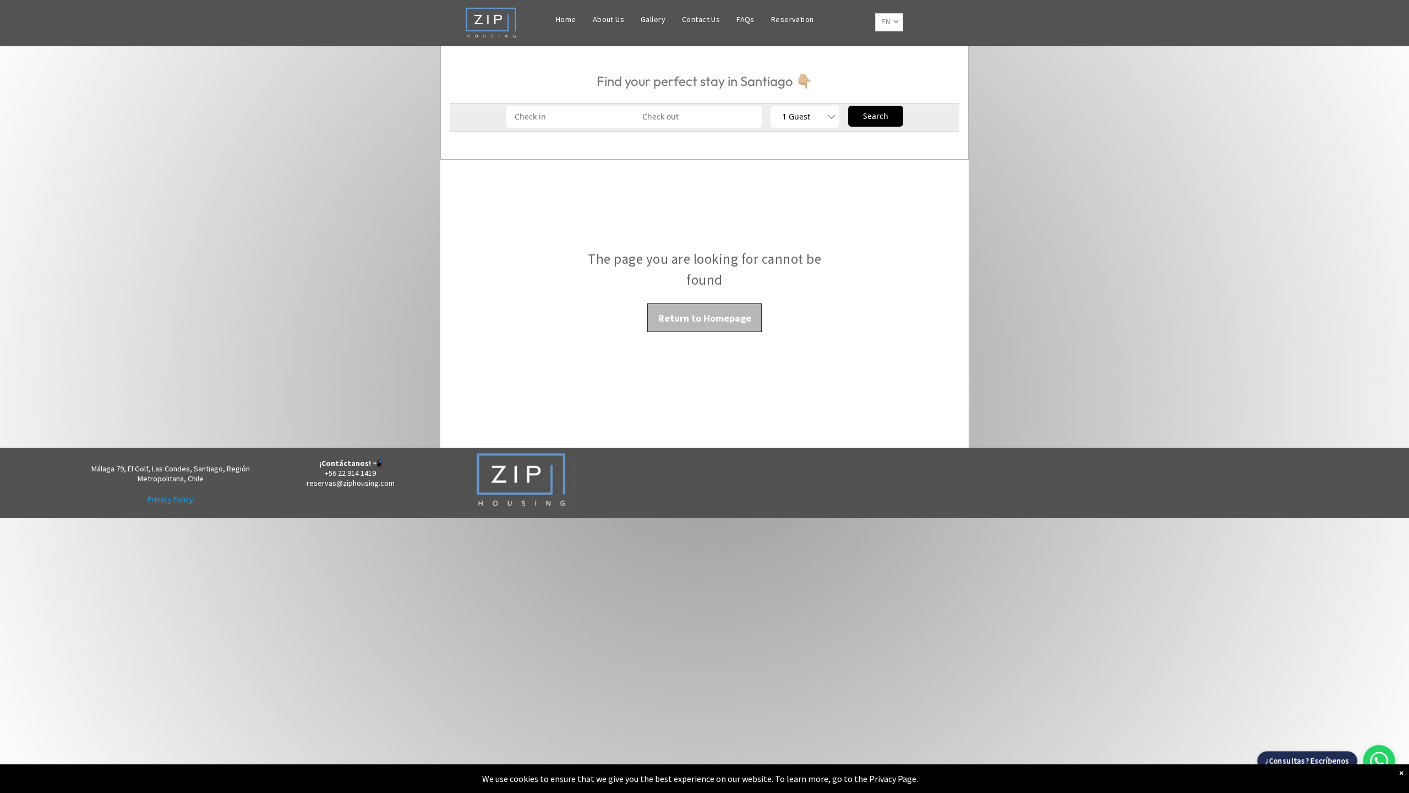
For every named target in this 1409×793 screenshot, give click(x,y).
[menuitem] (566, 19)
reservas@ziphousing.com (351, 483)
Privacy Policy (170, 499)
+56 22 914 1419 (350, 473)
